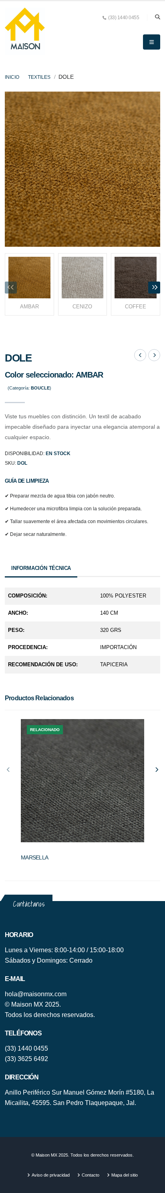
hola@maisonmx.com (35, 994)
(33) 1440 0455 (26, 1048)
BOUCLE (28, 850)
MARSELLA (34, 857)
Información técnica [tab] (41, 568)
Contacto (90, 1175)
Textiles (39, 77)
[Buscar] (157, 17)
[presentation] (11, 288)
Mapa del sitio (124, 1175)
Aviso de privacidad (51, 1175)
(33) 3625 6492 (26, 1058)
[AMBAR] (82, 169)
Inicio (12, 77)
